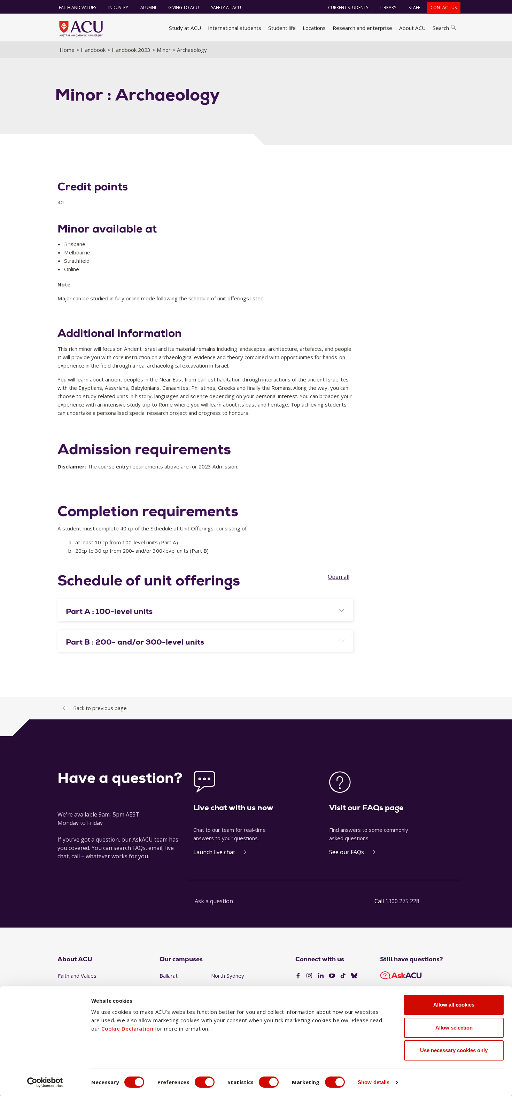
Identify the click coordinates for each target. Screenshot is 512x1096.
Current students (348, 7)
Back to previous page (100, 707)
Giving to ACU (183, 7)
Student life (282, 27)
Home (67, 49)
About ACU (412, 27)
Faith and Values (77, 7)
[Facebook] (298, 976)
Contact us (443, 7)
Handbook (93, 49)
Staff (414, 7)
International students (234, 27)
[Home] (81, 29)
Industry (118, 7)
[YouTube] (332, 976)
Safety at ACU (226, 7)
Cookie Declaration (127, 1028)
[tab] (205, 610)
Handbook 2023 (131, 49)
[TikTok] (343, 976)
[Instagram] (309, 976)
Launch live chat (214, 852)
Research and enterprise (362, 27)
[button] (205, 611)
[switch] (205, 1082)
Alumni (148, 7)
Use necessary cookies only (454, 1050)
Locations (314, 27)
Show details (373, 1082)
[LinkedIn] (321, 976)
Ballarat (169, 975)
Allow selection (454, 1028)
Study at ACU (185, 27)
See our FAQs (346, 852)
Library (388, 7)
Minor (164, 49)
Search (441, 27)
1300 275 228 (402, 901)
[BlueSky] (354, 976)
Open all (338, 577)
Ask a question (214, 901)
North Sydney (227, 975)
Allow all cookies (453, 1005)
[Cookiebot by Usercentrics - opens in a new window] (45, 1082)
